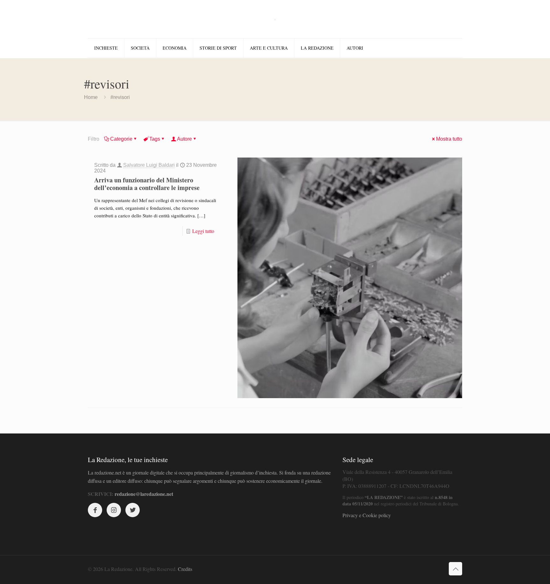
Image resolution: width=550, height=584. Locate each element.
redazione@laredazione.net (144, 493)
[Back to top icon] (455, 568)
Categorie (121, 139)
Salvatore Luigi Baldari (149, 165)
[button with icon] (95, 510)
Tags (154, 139)
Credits (185, 569)
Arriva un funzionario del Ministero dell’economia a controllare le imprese (147, 183)
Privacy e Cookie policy (366, 515)
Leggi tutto (203, 231)
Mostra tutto (449, 139)
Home (91, 97)
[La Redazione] (275, 19)
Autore (184, 139)
